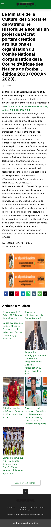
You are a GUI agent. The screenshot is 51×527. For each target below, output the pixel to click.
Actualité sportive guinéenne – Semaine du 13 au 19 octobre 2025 (13, 413)
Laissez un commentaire (25, 483)
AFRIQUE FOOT (25, 510)
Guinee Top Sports (26, 4)
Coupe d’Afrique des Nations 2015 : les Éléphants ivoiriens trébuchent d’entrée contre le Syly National (13, 331)
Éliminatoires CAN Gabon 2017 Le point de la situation (13, 315)
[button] (6, 293)
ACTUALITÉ (11, 508)
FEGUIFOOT (23, 508)
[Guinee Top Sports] (25, 500)
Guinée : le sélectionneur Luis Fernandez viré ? (34, 315)
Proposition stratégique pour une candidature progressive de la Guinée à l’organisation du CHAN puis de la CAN (35, 363)
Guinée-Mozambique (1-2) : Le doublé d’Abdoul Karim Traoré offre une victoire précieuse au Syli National (13, 465)
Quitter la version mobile (25, 523)
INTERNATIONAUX (37, 508)
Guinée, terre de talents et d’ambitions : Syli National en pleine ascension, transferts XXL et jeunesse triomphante (35, 416)
